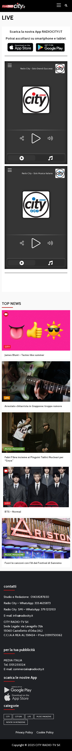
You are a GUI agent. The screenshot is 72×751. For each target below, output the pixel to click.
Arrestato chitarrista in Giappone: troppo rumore (33, 406)
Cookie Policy (45, 732)
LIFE (7, 397)
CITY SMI (18, 716)
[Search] (66, 5)
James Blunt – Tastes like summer (24, 355)
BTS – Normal (13, 511)
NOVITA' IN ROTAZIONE (15, 722)
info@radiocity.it (23, 615)
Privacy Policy (24, 732)
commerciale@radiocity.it (28, 669)
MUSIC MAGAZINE (14, 448)
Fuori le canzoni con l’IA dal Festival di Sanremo (33, 563)
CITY (7, 346)
